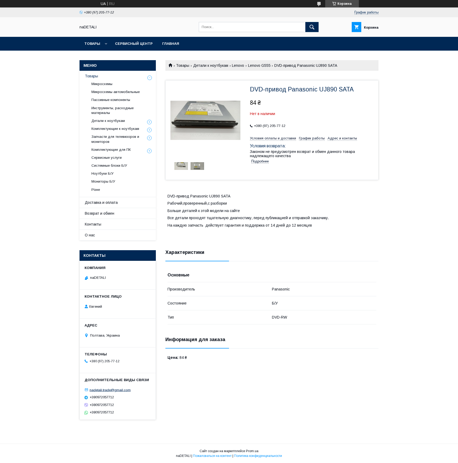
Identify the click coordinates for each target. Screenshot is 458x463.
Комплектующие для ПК (111, 150)
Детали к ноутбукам (210, 65)
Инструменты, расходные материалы (112, 110)
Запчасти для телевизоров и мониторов (115, 139)
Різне (95, 190)
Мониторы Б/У (103, 181)
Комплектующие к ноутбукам (115, 129)
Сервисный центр (134, 44)
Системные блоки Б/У (109, 165)
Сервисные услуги (106, 158)
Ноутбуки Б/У (102, 173)
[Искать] (312, 27)
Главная (170, 44)
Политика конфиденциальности (258, 456)
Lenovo (238, 65)
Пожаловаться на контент (212, 456)
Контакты (93, 224)
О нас (90, 235)
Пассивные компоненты (110, 100)
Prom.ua (252, 451)
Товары (92, 44)
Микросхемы (101, 84)
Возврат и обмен (99, 213)
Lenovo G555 (259, 65)
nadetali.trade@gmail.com (110, 390)
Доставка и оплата (101, 202)
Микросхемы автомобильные (115, 92)
